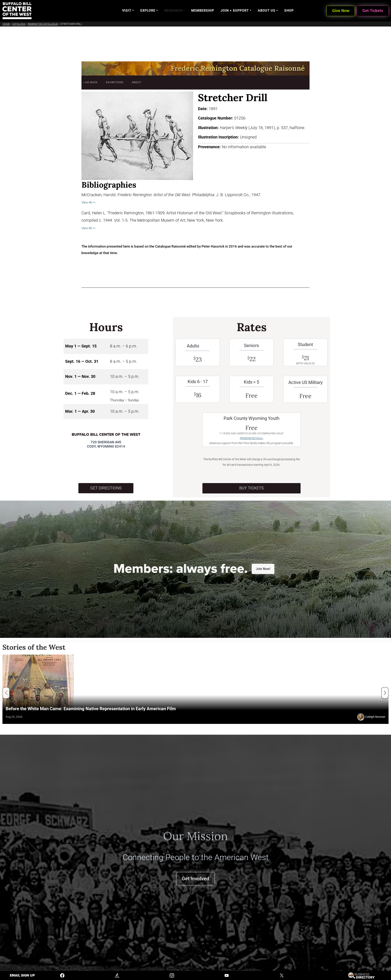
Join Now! (263, 569)
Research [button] (173, 10)
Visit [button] (126, 10)
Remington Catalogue (43, 23)
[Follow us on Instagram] (172, 975)
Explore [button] (147, 10)
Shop (289, 10)
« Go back (90, 82)
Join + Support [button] (235, 10)
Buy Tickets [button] (251, 488)
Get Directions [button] (106, 488)
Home (6, 23)
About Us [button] (266, 10)
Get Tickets (372, 10)
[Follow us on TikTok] (117, 975)
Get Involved (195, 879)
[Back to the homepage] (17, 11)
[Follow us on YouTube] (226, 975)
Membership (202, 10)
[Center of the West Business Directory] (361, 975)
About (136, 82)
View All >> (88, 202)
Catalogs (18, 23)
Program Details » (251, 438)
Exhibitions (114, 82)
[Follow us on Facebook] (62, 975)
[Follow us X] (281, 975)
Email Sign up (22, 975)
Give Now (340, 10)
